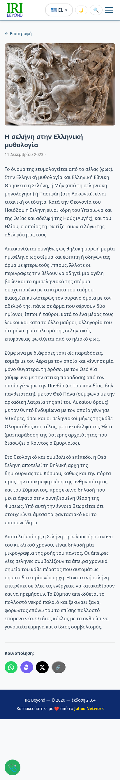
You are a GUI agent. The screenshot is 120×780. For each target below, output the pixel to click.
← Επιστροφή (18, 33)
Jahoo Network (89, 708)
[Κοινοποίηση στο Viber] (26, 667)
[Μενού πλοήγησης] (109, 10)
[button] (15, 10)
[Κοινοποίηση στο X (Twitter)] (42, 667)
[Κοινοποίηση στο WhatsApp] (11, 667)
